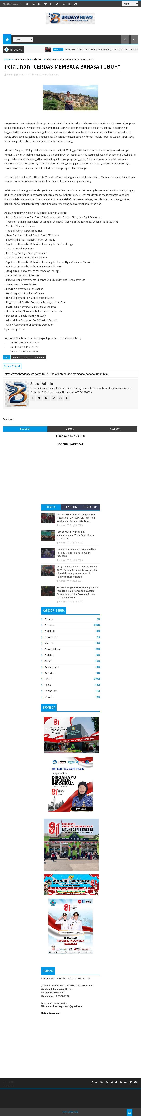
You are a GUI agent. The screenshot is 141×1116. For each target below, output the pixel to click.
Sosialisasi (52, 667)
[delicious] (75, 4)
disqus (70, 428)
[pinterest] (39, 4)
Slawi (48, 661)
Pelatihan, (53, 74)
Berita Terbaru (51, 508)
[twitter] (27, 4)
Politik (49, 655)
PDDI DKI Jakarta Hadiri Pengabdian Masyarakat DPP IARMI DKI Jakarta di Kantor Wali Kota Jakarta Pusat (76, 518)
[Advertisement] (70, 1046)
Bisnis (49, 619)
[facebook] (21, 4)
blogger (25, 428)
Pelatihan (37, 59)
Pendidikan (52, 649)
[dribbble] (51, 4)
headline (46, 49)
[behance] (63, 4)
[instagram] (69, 4)
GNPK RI (50, 631)
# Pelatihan (39, 357)
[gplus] (33, 4)
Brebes (49, 625)
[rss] (57, 4)
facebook (114, 428)
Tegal (48, 685)
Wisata (49, 697)
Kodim (49, 643)
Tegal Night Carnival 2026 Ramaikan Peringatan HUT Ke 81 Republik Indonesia (76, 552)
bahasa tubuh (21, 59)
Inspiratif (51, 637)
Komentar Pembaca (90, 508)
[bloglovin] (45, 4)
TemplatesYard (70, 1112)
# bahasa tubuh (21, 357)
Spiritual (50, 673)
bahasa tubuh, (40, 74)
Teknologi (70, 507)
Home (7, 59)
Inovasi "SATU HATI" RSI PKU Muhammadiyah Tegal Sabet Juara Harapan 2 (75, 535)
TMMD (49, 679)
